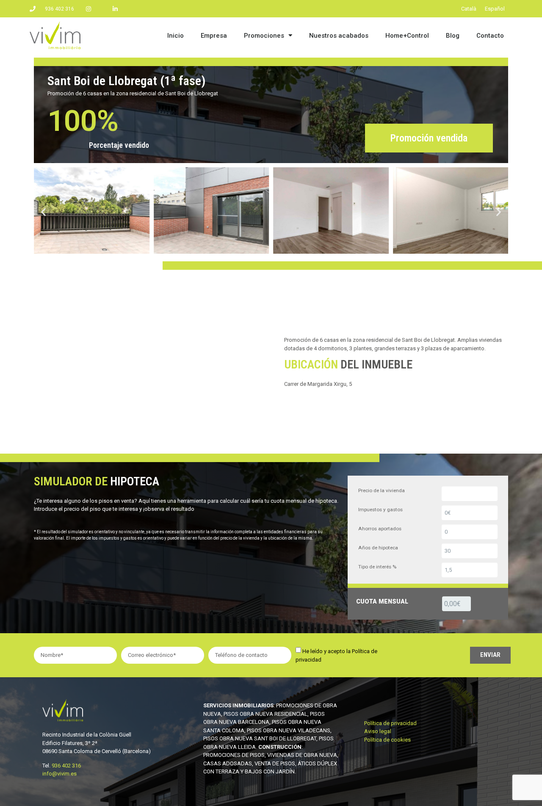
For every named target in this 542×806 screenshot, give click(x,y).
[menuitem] (469, 8)
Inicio (175, 35)
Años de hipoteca (378, 548)
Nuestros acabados (338, 35)
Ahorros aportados (379, 529)
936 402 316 (66, 765)
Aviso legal (377, 731)
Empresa (214, 35)
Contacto (490, 35)
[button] (43, 211)
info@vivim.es (59, 773)
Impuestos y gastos (380, 509)
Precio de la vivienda (381, 490)
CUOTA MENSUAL (382, 601)
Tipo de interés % (377, 567)
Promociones (264, 35)
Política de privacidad (390, 723)
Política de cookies (387, 740)
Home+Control (407, 35)
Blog (452, 35)
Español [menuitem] (495, 9)
